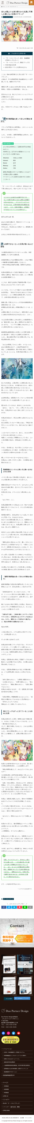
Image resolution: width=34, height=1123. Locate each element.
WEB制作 (6, 1086)
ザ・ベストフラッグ (7, 16)
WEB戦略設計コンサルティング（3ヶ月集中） (15, 1055)
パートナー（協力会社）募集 (11, 1107)
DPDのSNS (6, 1110)
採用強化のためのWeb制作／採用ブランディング (16, 1068)
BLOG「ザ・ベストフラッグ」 (12, 1103)
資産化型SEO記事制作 (9, 1062)
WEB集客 (6, 1092)
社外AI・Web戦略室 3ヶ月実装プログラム (14, 1052)
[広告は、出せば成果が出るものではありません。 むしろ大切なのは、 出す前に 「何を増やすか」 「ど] (9, 965)
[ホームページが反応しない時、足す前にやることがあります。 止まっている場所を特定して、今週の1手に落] (9, 986)
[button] (3, 907)
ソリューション (7, 1048)
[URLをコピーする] (30, 907)
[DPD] (17, 2)
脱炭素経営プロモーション (10, 1071)
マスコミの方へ (28, 1117)
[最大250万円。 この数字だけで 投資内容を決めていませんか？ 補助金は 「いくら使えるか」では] (25, 986)
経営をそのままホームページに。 (12, 1059)
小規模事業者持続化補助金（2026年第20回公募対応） (17, 1065)
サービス (5, 1082)
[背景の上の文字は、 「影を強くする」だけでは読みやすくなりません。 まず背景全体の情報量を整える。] (25, 965)
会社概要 (22, 1117)
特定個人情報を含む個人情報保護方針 (10, 1117)
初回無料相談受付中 (9, 1075)
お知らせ (5, 1096)
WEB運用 (6, 1089)
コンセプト (6, 1099)
